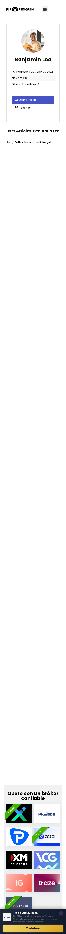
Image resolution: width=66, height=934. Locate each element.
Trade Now (33, 928)
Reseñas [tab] (25, 108)
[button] (45, 9)
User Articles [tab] (27, 100)
